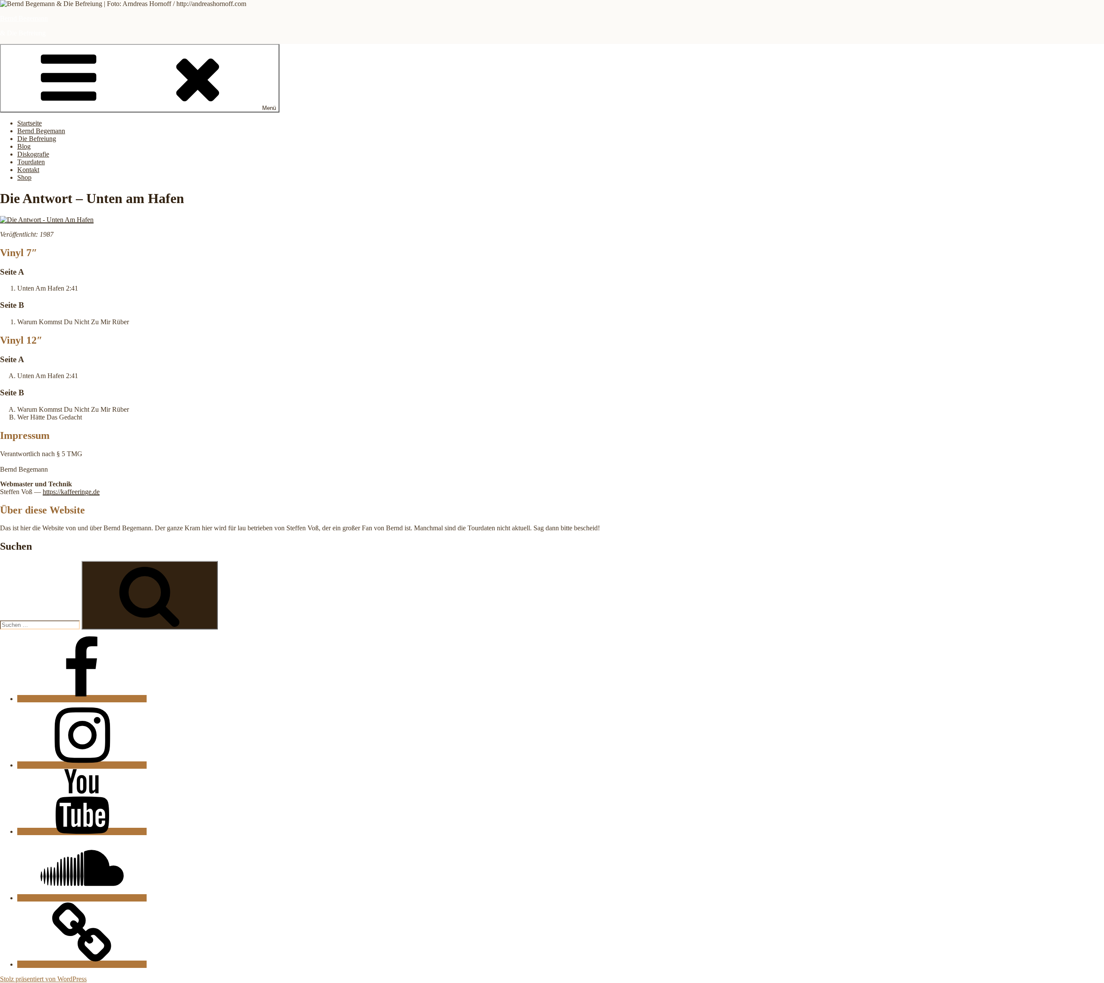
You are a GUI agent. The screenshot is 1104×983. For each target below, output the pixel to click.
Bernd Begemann (24, 18)
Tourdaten (31, 162)
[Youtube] (82, 831)
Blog (24, 146)
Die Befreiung (36, 138)
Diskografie (33, 154)
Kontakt (28, 169)
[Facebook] (82, 698)
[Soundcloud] (82, 898)
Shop (24, 177)
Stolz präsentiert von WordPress (43, 979)
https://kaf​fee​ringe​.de (71, 491)
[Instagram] (82, 765)
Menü (269, 108)
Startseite (29, 123)
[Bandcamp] (82, 964)
